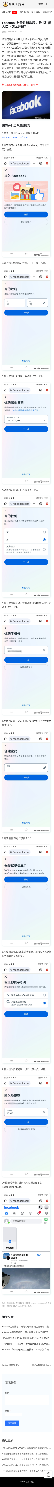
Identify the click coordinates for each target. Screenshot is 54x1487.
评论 (7, 1393)
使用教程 (47, 12)
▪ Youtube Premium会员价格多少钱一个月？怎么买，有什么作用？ (27, 1465)
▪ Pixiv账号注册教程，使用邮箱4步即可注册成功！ (26, 1338)
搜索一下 (43, 4)
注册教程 (35, 12)
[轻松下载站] (15, 4)
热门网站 (24, 12)
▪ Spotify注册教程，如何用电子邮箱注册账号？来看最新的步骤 (27, 1326)
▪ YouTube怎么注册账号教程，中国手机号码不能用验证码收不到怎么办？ (27, 1471)
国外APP (8, 12)
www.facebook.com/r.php (15, 137)
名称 (7, 1411)
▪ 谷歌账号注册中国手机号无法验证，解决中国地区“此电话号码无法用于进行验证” (27, 1453)
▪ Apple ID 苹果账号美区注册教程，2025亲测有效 (25, 1349)
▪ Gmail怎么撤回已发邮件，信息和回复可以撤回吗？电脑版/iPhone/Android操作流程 (27, 1448)
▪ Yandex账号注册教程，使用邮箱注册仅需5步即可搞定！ (27, 1344)
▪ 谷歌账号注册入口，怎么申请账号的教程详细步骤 (25, 1459)
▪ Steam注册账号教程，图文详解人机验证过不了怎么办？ (27, 1332)
